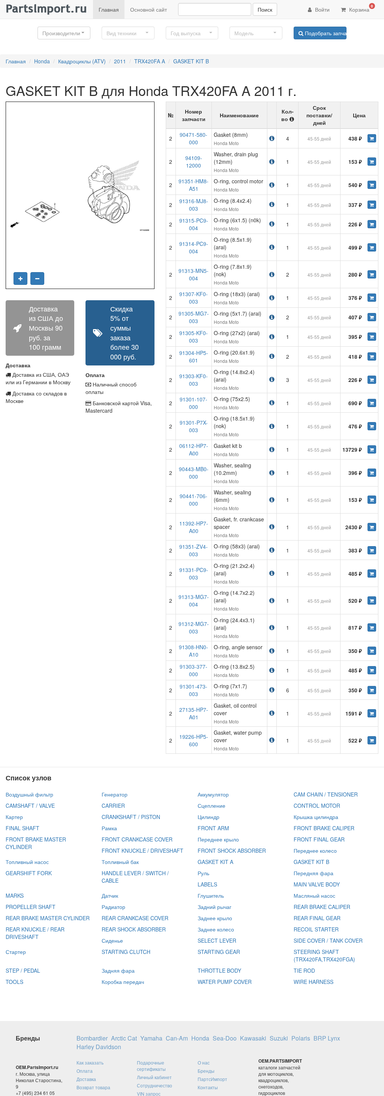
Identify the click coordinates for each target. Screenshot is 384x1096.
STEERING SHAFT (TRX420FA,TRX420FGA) (324, 955)
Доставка (86, 1079)
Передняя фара (313, 873)
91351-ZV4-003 (193, 550)
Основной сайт (148, 9)
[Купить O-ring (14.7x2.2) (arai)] (372, 600)
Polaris (300, 1038)
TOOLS (14, 981)
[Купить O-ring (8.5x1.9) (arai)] (372, 247)
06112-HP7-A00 (193, 449)
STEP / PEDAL (23, 970)
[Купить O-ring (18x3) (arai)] (372, 297)
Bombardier (92, 1038)
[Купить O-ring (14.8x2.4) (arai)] (372, 380)
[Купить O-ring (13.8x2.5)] (372, 670)
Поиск (265, 9)
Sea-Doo (225, 1038)
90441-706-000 (193, 499)
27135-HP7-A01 (193, 713)
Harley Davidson (98, 1047)
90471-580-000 (193, 138)
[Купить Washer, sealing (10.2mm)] (372, 473)
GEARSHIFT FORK (29, 873)
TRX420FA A (149, 61)
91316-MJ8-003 (193, 204)
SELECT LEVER (217, 940)
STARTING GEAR (219, 951)
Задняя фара (118, 970)
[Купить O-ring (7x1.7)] (372, 690)
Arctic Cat (124, 1038)
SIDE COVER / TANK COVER (328, 940)
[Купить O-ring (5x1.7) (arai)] (372, 317)
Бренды (206, 1071)
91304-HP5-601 (193, 356)
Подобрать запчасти (324, 33)
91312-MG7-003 (193, 627)
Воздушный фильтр (29, 794)
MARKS (15, 895)
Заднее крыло (215, 918)
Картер (14, 817)
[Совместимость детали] (271, 138)
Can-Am (177, 1038)
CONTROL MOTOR (317, 805)
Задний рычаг (214, 906)
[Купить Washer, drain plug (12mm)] (372, 161)
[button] (64, 33)
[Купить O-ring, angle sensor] (372, 651)
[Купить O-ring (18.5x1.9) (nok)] (372, 426)
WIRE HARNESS (313, 981)
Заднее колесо (216, 929)
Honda (42, 61)
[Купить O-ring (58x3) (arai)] (372, 550)
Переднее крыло (218, 839)
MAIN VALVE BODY (317, 884)
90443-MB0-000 (193, 472)
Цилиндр (208, 817)
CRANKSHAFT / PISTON (131, 817)
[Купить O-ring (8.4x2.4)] (372, 205)
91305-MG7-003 (193, 317)
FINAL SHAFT (22, 828)
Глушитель (211, 895)
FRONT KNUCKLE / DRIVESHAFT (142, 850)
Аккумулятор (213, 794)
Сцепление (211, 805)
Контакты (208, 1087)
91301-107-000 (193, 402)
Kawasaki (253, 1038)
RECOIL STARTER (316, 929)
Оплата (84, 1071)
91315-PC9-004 (193, 224)
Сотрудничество (154, 1085)
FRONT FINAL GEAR (319, 839)
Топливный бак (120, 861)
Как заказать (90, 1062)
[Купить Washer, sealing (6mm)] (372, 500)
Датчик (110, 895)
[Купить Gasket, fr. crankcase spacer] (372, 527)
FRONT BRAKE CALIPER (324, 828)
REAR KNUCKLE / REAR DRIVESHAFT (35, 932)
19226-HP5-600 (193, 740)
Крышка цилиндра (316, 817)
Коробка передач (123, 981)
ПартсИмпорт (212, 1079)
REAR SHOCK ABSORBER (134, 929)
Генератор (115, 794)
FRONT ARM (213, 828)
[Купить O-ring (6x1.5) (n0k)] (372, 224)
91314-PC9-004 (193, 247)
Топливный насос (27, 861)
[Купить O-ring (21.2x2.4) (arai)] (372, 573)
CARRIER (113, 805)
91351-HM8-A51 (193, 184)
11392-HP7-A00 (193, 527)
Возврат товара (93, 1087)
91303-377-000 (193, 670)
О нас (204, 1062)
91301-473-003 (193, 690)
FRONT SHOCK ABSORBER (232, 850)
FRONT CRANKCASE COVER (137, 839)
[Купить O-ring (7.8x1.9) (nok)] (372, 274)
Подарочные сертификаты (151, 1065)
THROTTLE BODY (219, 970)
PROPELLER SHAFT (31, 906)
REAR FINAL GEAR (317, 918)
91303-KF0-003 (193, 379)
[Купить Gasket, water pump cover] (372, 740)
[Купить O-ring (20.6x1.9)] (372, 356)
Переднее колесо (315, 850)
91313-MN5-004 (193, 274)
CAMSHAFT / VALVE (30, 805)
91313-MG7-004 (193, 600)
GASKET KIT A (215, 861)
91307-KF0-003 (193, 297)
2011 (120, 61)
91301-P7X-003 (194, 426)
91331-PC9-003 (193, 573)
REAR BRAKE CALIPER (322, 906)
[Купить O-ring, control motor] (372, 185)
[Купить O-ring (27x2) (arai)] (372, 336)
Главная (109, 9)
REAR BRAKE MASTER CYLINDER (48, 918)
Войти (322, 9)
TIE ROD (304, 970)
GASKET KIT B (191, 61)
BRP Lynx (327, 1038)
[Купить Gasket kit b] (372, 449)
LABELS (207, 884)
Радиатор (113, 906)
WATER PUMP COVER (225, 981)
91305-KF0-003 (193, 336)
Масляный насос (314, 895)
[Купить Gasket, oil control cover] (372, 713)
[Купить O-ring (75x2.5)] (372, 403)
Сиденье (112, 940)
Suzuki (279, 1038)
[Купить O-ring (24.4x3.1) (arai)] (372, 627)
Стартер (16, 951)
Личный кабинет (154, 1077)
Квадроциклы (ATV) (82, 61)
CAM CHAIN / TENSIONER (326, 794)
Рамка (109, 828)
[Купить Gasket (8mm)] (372, 138)
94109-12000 (193, 161)
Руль (203, 873)
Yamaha (151, 1038)
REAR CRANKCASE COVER (135, 918)
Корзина (360, 8)
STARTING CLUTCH (126, 951)
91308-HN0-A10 (193, 650)
